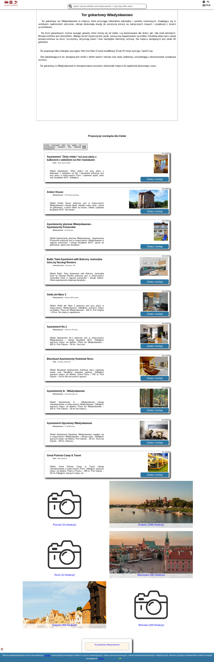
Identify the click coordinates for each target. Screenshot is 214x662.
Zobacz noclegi (154, 179)
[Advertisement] (107, 94)
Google (47, 655)
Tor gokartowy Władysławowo (107, 645)
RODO (101, 658)
